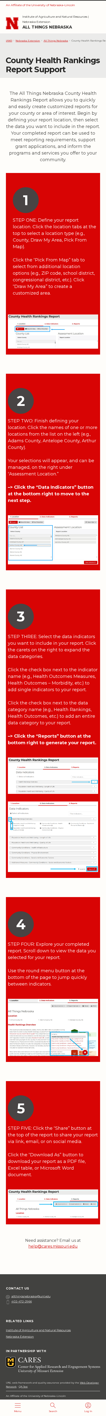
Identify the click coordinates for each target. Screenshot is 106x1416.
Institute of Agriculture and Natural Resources (54, 16)
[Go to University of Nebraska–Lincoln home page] (12, 23)
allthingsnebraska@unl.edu (30, 1296)
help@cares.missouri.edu (53, 1246)
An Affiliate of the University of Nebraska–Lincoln (40, 5)
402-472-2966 (21, 1301)
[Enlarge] (91, 320)
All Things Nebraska (47, 27)
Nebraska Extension (36, 22)
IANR (9, 40)
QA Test (23, 1386)
